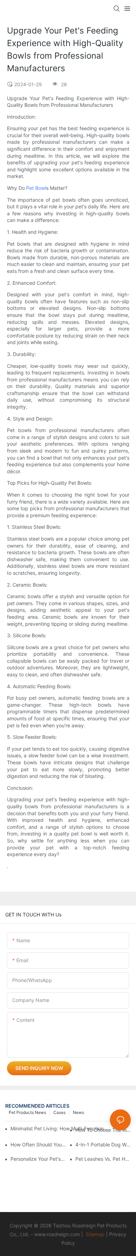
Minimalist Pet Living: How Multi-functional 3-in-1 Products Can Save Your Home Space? (59, 1128)
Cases (59, 1112)
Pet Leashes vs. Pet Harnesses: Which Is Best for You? (103, 1159)
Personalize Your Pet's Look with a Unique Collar (38, 1159)
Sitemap (95, 1234)
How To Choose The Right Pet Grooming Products (103, 1130)
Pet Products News (27, 1112)
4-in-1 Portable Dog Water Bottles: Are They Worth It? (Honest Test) (103, 1144)
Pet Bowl (36, 188)
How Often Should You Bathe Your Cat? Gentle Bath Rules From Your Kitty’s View (38, 1144)
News (78, 1112)
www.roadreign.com (57, 1234)
